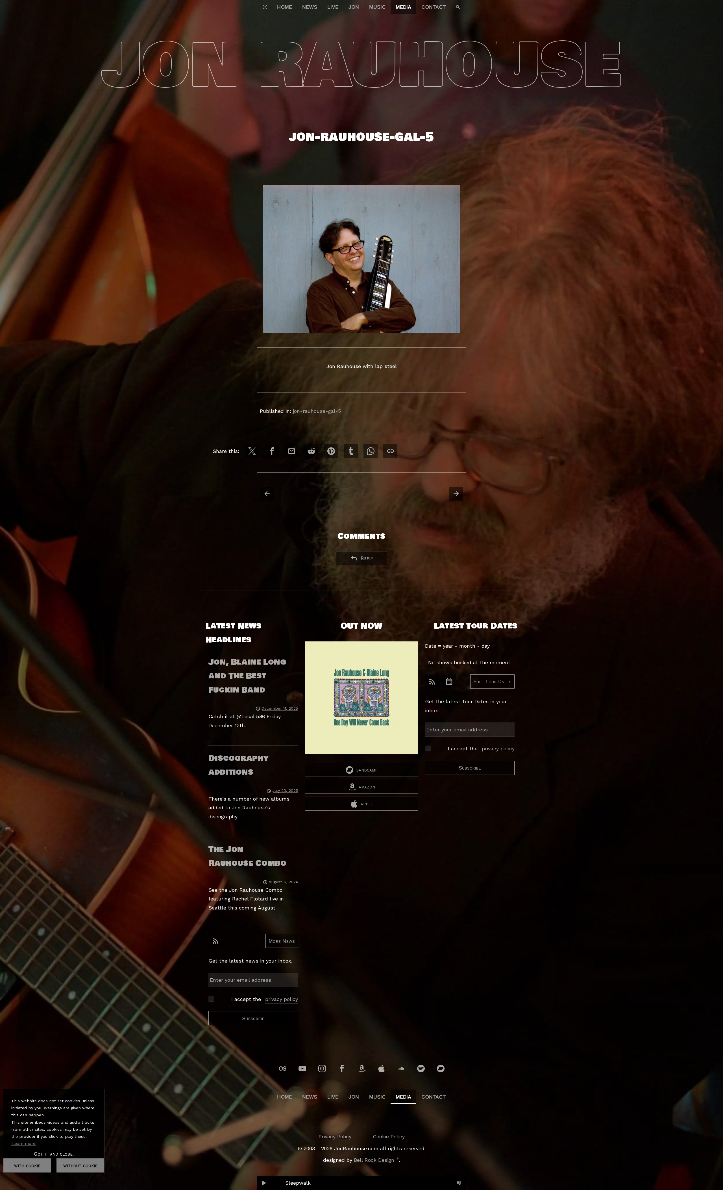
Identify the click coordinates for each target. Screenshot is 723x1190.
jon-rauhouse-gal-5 (317, 411)
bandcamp (367, 770)
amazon (367, 787)
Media (403, 7)
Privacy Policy (335, 1136)
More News (282, 941)
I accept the (264, 999)
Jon (354, 7)
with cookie (27, 1165)
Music (377, 7)
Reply (367, 558)
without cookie (80, 1165)
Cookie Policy (389, 1136)
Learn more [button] (23, 1143)
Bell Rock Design (374, 1160)
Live (332, 7)
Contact (433, 7)
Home (284, 7)
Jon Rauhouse (361, 66)
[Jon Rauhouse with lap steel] (361, 259)
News (309, 7)
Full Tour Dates (492, 681)
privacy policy (281, 999)
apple (367, 804)
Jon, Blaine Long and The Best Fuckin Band (247, 676)
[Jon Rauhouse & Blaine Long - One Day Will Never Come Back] (361, 702)
